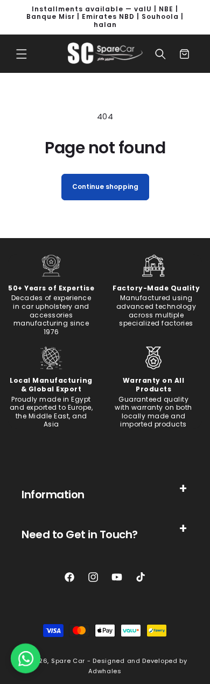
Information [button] (53, 494)
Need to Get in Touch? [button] (80, 534)
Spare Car (68, 660)
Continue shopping (105, 186)
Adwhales (105, 671)
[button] (21, 54)
